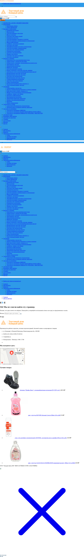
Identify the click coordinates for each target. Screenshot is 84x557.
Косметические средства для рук (16, 77)
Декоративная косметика (13, 66)
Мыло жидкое (10, 32)
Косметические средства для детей (16, 73)
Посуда (5, 123)
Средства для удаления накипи (15, 49)
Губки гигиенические (13, 82)
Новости (5, 132)
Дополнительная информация (11, 133)
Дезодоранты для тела (13, 64)
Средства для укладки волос (14, 76)
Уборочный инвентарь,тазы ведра (16, 98)
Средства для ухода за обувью (15, 55)
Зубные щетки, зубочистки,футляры (17, 61)
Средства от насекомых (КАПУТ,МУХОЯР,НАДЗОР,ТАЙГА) (24, 111)
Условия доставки (12, 136)
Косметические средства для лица (16, 74)
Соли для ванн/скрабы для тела (15, 85)
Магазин (7, 130)
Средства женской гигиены (14, 69)
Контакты (9, 139)
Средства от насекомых (9, 109)
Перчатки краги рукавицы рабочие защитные (19, 107)
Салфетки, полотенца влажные (15, 43)
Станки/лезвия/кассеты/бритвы (15, 79)
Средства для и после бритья (15, 80)
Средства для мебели (12, 57)
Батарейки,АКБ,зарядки (10, 116)
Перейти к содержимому (7, 0)
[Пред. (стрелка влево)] (0, 556)
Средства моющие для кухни (15, 33)
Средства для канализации (14, 52)
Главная (5, 129)
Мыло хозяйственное (12, 42)
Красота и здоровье (8, 58)
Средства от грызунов (9, 117)
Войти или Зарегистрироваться (12, 3)
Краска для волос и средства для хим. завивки (19, 70)
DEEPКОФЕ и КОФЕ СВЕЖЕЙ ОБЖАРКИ (15, 23)
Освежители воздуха (12, 37)
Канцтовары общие (12, 26)
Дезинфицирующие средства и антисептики (19, 46)
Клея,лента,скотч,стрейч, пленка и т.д (17, 91)
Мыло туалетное (11, 35)
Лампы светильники (12, 103)
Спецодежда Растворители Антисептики (18, 106)
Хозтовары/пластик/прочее (14, 97)
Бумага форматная (12, 27)
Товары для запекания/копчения (16, 100)
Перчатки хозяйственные (14, 95)
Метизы (5, 122)
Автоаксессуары (7, 114)
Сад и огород (7, 120)
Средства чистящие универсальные (16, 48)
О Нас (8, 135)
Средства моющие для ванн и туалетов (17, 39)
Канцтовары (6, 24)
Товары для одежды (12, 54)
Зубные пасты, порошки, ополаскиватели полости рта (22, 63)
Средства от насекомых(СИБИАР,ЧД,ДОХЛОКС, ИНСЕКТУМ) (25, 113)
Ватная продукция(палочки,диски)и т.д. (18, 83)
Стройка (5, 119)
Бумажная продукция (13, 30)
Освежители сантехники (13, 51)
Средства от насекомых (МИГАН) (16, 110)
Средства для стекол (12, 45)
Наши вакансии (11, 138)
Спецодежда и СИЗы (9, 104)
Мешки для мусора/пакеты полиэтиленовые (19, 92)
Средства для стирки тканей (14, 36)
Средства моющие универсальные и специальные (21, 40)
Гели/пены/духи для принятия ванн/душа (18, 60)
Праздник (9, 101)
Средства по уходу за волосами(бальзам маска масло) (21, 72)
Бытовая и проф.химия (9, 29)
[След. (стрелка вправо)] (2, 556)
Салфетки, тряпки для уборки (15, 94)
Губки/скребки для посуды (14, 88)
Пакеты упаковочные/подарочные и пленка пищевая (21, 89)
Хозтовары (6, 86)
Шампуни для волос (12, 67)
